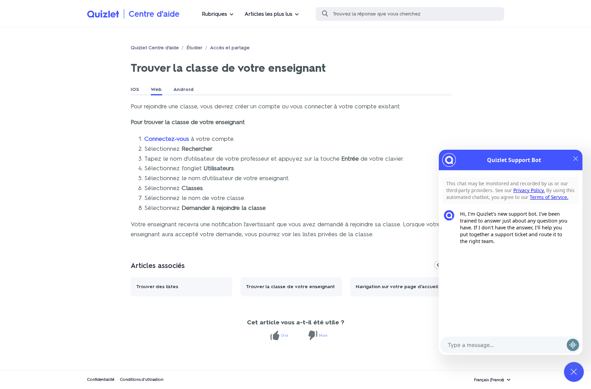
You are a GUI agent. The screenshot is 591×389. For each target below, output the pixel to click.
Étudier (194, 48)
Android (183, 89)
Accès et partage (230, 48)
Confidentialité (100, 379)
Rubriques (214, 14)
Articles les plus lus (268, 14)
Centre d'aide (154, 14)
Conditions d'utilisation (141, 379)
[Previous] (438, 265)
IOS (135, 89)
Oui (284, 335)
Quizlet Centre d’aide (155, 48)
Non (323, 335)
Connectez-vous (166, 139)
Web (156, 89)
